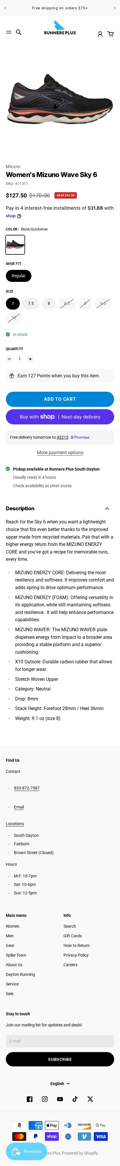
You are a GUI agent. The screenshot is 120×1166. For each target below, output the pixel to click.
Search (69, 926)
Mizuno (13, 166)
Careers (70, 964)
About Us (14, 964)
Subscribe (60, 1059)
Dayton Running (20, 974)
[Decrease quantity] (9, 358)
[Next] (115, 8)
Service (12, 984)
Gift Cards (72, 936)
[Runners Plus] (60, 27)
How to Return (76, 945)
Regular (19, 275)
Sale (9, 993)
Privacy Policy (76, 955)
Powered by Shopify (80, 1153)
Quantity (14, 349)
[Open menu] (9, 32)
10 (14, 317)
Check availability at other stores (42, 485)
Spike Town (16, 955)
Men (10, 936)
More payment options (60, 452)
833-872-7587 (27, 788)
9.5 (103, 303)
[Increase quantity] (30, 358)
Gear (10, 945)
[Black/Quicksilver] (15, 244)
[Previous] (5, 8)
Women (13, 926)
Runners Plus (48, 1153)
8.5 (67, 303)
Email (19, 807)
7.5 (31, 303)
